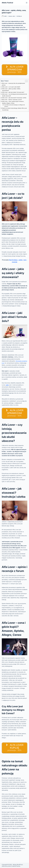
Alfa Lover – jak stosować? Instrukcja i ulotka (14, 97)
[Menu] (26, 2)
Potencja (19, 16)
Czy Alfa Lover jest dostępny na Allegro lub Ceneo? (14, 105)
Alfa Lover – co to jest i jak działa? (11, 87)
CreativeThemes (15, 866)
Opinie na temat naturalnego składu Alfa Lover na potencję (14, 109)
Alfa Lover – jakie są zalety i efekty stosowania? (11, 89)
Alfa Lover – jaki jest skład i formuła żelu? (13, 92)
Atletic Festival (7, 3)
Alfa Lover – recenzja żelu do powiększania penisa (13, 84)
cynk (7, 385)
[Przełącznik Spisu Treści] (25, 81)
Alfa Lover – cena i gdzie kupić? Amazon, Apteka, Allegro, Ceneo (13, 102)
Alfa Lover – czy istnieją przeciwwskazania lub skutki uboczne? (14, 95)
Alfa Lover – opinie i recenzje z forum (12, 99)
